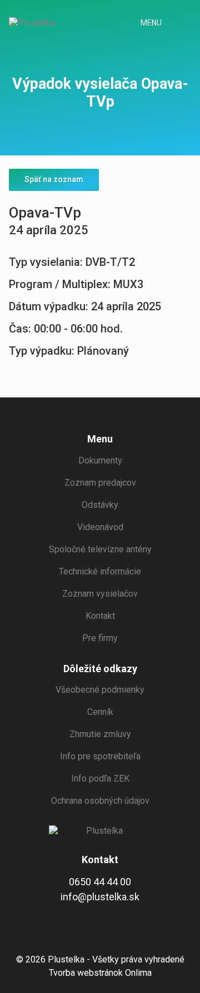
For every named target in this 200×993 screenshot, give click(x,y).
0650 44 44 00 (100, 882)
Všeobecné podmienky (100, 689)
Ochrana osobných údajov (100, 800)
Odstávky (100, 505)
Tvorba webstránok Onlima (100, 972)
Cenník (100, 712)
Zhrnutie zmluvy (100, 734)
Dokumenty (100, 460)
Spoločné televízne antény (100, 549)
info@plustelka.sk (100, 897)
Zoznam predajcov (100, 482)
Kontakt (100, 616)
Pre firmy (100, 638)
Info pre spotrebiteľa (100, 756)
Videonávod (100, 527)
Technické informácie (100, 571)
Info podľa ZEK (100, 778)
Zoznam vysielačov (100, 593)
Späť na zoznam (53, 179)
